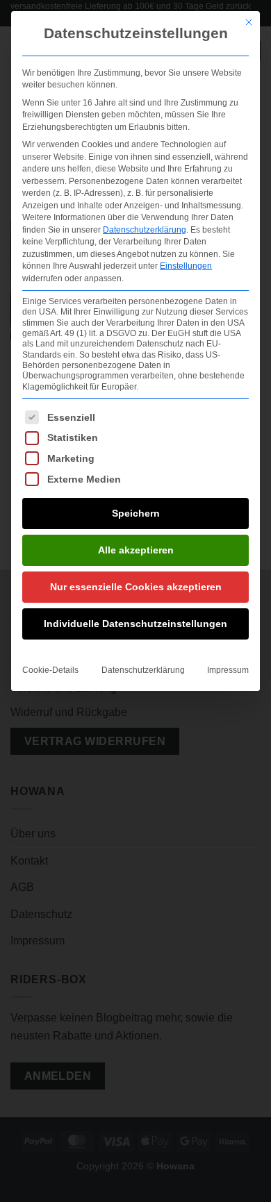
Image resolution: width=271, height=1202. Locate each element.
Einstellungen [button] (186, 266)
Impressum (228, 670)
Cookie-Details (50, 670)
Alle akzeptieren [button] (136, 550)
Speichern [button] (136, 513)
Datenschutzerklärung (144, 230)
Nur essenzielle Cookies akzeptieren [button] (136, 586)
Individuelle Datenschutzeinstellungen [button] (135, 623)
